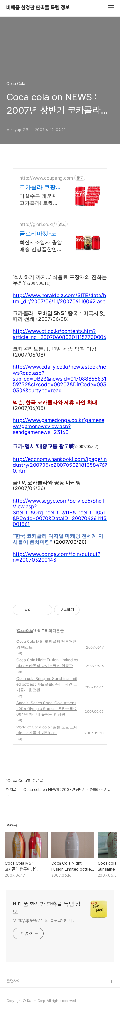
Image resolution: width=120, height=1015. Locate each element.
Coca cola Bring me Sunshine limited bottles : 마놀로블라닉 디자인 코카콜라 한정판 (46, 684)
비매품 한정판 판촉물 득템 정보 (38, 8)
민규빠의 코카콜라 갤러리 (27, 991)
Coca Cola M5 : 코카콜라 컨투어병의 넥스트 (46, 644)
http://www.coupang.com (46, 178)
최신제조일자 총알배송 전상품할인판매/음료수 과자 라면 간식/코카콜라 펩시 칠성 (41, 246)
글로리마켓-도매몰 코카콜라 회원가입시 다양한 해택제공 (40, 233)
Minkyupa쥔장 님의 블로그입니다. (43, 920)
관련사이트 (15, 981)
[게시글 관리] (45, 610)
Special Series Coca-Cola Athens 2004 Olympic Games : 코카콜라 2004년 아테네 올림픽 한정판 (46, 708)
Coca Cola (25, 630)
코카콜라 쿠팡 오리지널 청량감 (40, 187)
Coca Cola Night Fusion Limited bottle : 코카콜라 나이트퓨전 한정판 (47, 662)
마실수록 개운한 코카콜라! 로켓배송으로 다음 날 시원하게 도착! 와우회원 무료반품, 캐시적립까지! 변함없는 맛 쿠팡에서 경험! (40, 199)
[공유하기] (37, 610)
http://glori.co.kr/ (37, 224)
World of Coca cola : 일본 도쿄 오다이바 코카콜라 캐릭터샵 (47, 730)
